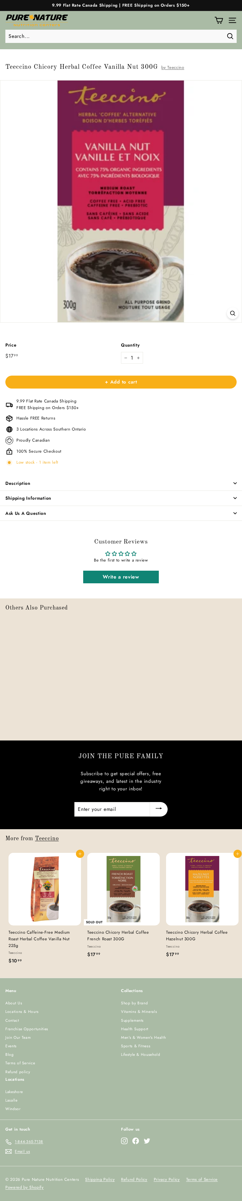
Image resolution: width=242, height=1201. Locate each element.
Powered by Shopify (24, 1187)
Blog (9, 1054)
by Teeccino (172, 67)
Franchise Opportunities (26, 1029)
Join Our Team (18, 1037)
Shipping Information (28, 498)
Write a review (121, 576)
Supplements (132, 1020)
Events (11, 1046)
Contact (12, 1020)
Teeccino (47, 838)
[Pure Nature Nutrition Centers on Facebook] (135, 1141)
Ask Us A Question (25, 513)
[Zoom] (233, 313)
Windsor (13, 1109)
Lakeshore (14, 1092)
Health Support (134, 1029)
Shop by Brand (134, 1003)
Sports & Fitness (135, 1046)
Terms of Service (20, 1063)
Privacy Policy (167, 1179)
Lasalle (11, 1100)
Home (9, 56)
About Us (13, 1003)
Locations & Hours (22, 1011)
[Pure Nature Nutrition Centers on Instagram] (124, 1141)
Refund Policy (134, 1179)
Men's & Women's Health (143, 1037)
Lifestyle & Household (140, 1054)
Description (18, 483)
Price (10, 345)
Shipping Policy (100, 1179)
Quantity (130, 345)
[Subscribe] (159, 809)
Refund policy (17, 1072)
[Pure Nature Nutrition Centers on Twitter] (147, 1141)
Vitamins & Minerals (139, 1011)
